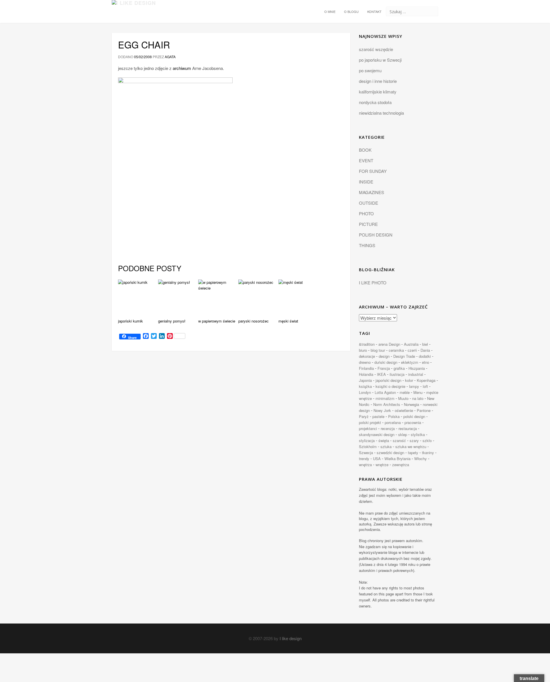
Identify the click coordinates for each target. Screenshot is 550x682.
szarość (399, 440)
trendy (364, 458)
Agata (170, 56)
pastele (378, 416)
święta (383, 440)
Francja (384, 368)
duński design (385, 362)
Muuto (403, 398)
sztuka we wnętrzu (410, 446)
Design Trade (404, 356)
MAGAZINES (371, 192)
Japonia (365, 380)
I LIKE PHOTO (372, 283)
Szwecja (366, 452)
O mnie (329, 11)
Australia (411, 344)
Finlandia (366, 368)
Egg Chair (144, 44)
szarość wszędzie (376, 49)
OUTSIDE (368, 203)
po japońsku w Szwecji (380, 60)
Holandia (366, 374)
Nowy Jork (382, 410)
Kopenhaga (426, 380)
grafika (399, 368)
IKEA (381, 374)
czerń (412, 350)
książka (365, 386)
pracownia (412, 422)
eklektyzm (409, 362)
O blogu (351, 11)
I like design (291, 638)
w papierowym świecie (216, 321)
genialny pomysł (171, 321)
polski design (414, 416)
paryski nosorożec (253, 321)
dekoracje (367, 356)
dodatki (425, 356)
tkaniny (428, 452)
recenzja (388, 428)
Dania (425, 350)
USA (377, 458)
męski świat (288, 321)
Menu (418, 392)
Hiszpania (416, 368)
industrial (415, 374)
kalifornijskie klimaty (377, 92)
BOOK (365, 150)
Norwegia (411, 404)
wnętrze (382, 464)
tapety (413, 452)
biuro (363, 350)
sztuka (386, 446)
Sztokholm (368, 446)
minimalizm (385, 398)
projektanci (368, 428)
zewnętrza (400, 464)
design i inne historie (378, 81)
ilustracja (397, 374)
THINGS (367, 245)
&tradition (367, 344)
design (384, 356)
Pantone (424, 410)
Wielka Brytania (397, 458)
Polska (394, 416)
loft (425, 386)
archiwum (182, 68)
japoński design (388, 380)
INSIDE (366, 182)
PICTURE (368, 224)
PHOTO (366, 213)
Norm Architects (386, 404)
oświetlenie (404, 410)
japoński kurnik (130, 321)
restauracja (407, 428)
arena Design (389, 344)
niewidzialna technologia (381, 113)
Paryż (364, 416)
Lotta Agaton (385, 392)
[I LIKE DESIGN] (133, 7)
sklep (402, 434)
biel (425, 344)
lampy (414, 386)
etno (425, 362)
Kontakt (374, 11)
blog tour (378, 350)
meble (405, 392)
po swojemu (370, 70)
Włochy (420, 458)
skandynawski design (376, 434)
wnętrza (365, 464)
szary (414, 440)
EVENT (366, 160)
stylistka (418, 434)
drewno (365, 362)
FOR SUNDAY (373, 171)
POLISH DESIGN (375, 235)
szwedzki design (390, 452)
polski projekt (370, 422)
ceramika (396, 350)
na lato (417, 398)
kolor (409, 380)
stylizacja (367, 440)
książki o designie (390, 386)
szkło (427, 440)
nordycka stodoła (375, 102)
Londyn (365, 392)
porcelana (393, 422)
